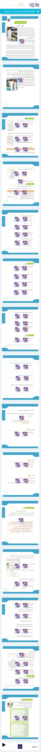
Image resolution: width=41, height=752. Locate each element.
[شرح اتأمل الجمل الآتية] (21, 655)
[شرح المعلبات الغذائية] (21, 41)
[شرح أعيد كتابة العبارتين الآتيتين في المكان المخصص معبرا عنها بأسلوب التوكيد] (25, 672)
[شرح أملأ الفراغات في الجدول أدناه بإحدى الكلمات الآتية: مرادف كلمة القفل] (24, 192)
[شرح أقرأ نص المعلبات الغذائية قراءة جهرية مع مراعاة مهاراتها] (20, 181)
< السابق (35, 746)
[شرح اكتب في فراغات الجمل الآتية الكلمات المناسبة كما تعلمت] (25, 664)
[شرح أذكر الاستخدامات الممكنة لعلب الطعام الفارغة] (24, 434)
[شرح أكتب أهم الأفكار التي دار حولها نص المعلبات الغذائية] (24, 329)
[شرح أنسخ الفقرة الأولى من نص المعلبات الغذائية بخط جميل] (25, 681)
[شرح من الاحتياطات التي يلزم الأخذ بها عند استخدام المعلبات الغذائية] (25, 316)
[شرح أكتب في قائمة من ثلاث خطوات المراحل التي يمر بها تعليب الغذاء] (24, 268)
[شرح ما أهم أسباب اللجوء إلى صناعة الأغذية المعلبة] (24, 276)
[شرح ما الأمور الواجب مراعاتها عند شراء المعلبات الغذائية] (24, 173)
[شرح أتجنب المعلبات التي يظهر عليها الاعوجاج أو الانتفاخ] (25, 378)
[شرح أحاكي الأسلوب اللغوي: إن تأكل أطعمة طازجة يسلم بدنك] (20, 520)
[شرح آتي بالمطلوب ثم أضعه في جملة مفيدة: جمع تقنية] (24, 242)
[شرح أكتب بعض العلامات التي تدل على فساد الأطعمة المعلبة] (24, 292)
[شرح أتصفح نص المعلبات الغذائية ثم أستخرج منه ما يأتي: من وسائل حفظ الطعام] (24, 149)
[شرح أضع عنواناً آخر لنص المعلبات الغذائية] (24, 323)
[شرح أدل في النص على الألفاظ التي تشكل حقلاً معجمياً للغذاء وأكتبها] (24, 227)
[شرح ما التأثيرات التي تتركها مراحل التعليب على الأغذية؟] (24, 284)
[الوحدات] (38, 11)
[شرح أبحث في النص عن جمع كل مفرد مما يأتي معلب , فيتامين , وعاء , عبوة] (24, 219)
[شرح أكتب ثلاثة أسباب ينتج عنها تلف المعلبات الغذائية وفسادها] (25, 389)
